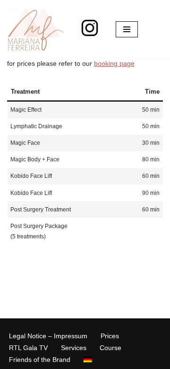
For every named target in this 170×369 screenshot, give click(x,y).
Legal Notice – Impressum (48, 336)
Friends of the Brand (39, 359)
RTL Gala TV (28, 347)
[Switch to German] (88, 359)
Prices (110, 336)
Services (73, 347)
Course (110, 347)
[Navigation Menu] (127, 29)
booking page (114, 63)
